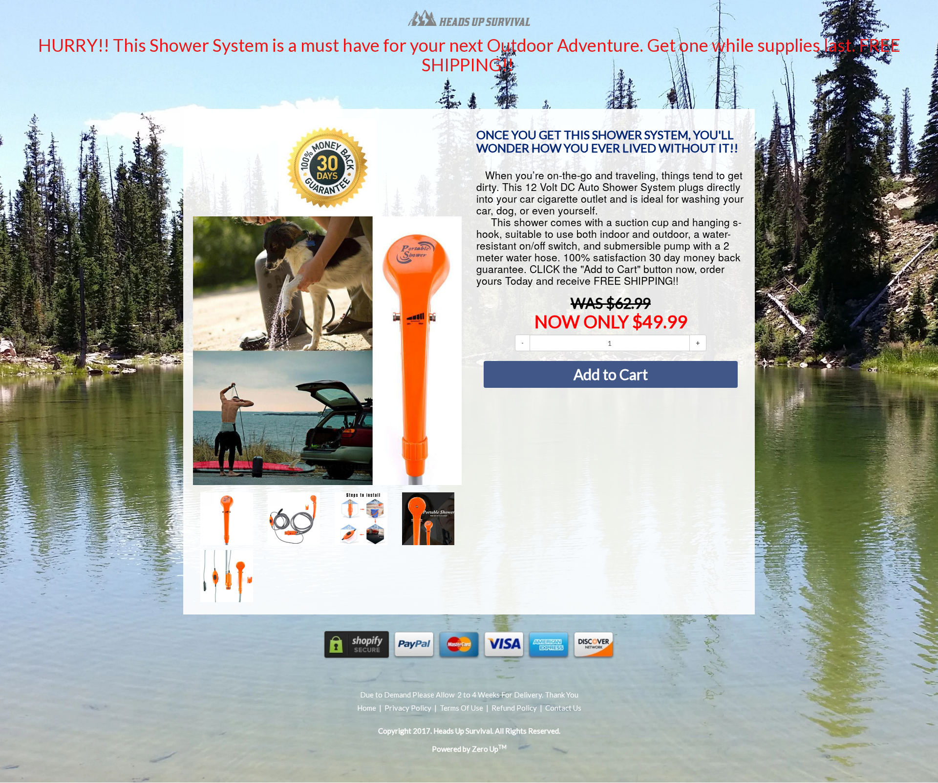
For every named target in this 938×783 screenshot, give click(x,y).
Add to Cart (611, 374)
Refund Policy (514, 707)
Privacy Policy (407, 707)
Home (367, 707)
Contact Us (563, 707)
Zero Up (489, 748)
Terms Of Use (461, 707)
